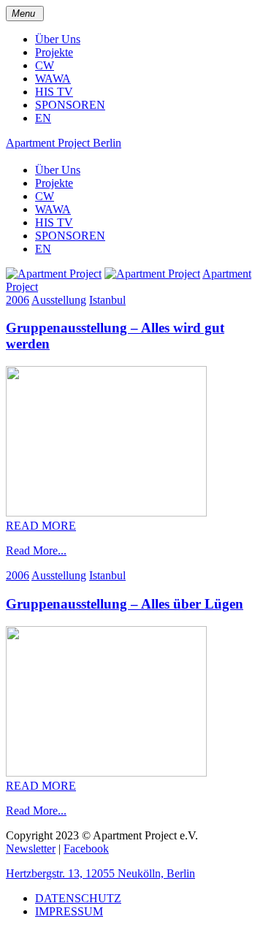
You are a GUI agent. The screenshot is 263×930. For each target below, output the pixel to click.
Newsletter (31, 848)
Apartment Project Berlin (63, 143)
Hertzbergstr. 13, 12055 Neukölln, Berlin (100, 873)
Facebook (86, 848)
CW (44, 65)
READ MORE (41, 525)
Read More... (36, 550)
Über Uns (57, 39)
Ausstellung (58, 300)
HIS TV (54, 91)
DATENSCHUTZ (78, 898)
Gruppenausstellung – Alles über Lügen (124, 603)
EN (43, 118)
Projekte (54, 52)
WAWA (53, 78)
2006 (17, 300)
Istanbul (107, 300)
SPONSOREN (70, 105)
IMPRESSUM (69, 911)
